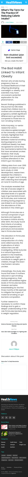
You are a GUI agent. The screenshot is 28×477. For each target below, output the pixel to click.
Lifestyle (12, 444)
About (2, 467)
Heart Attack (15, 457)
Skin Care (11, 460)
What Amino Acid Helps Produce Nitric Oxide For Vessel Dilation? (18, 426)
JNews (6, 471)
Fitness (3, 444)
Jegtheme (13, 473)
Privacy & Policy (18, 467)
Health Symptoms (6, 457)
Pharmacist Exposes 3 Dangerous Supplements (15, 432)
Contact (3, 469)
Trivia (6, 7)
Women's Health (19, 460)
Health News (13, 442)
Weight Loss (22, 444)
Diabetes (9, 455)
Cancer (3, 455)
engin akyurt (18, 39)
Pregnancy (4, 460)
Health (3, 447)
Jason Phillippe (10, 22)
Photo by (14, 39)
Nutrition (12, 447)
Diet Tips (15, 455)
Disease (3, 442)
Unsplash (25, 39)
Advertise (9, 467)
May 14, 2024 (19, 22)
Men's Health (23, 457)
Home (2, 7)
